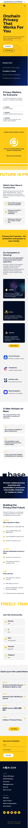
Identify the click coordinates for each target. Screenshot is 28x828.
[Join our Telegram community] (4, 812)
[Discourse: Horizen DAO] (19, 812)
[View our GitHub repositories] (15, 812)
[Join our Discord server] (11, 812)
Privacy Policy (17, 823)
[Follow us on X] (8, 812)
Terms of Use (10, 823)
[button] (8, 46)
